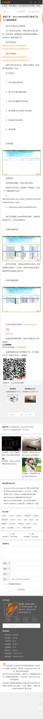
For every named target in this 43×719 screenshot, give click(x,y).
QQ (5, 579)
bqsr (3, 528)
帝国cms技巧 (27, 528)
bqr (37, 520)
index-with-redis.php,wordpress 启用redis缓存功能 (21, 488)
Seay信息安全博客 (26, 6)
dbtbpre (21, 524)
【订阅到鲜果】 (21, 347)
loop (25, 520)
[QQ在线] (17, 619)
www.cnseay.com (30, 324)
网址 (5, 574)
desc (19, 520)
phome (12, 520)
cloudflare (10, 528)
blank (31, 520)
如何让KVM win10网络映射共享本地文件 (18, 497)
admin (15, 430)
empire (4, 516)
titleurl (28, 524)
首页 (5, 6)
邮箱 (7, 568)
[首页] (40, 703)
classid (36, 516)
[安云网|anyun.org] (28, 688)
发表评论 (22, 12)
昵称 (7, 563)
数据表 (4, 524)
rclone (11, 516)
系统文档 (5, 520)
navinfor (19, 516)
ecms (35, 524)
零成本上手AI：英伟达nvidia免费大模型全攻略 (20, 494)
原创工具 (9, 334)
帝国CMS (27, 516)
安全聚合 (13, 6)
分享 (29, 414)
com (18, 528)
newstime (12, 524)
